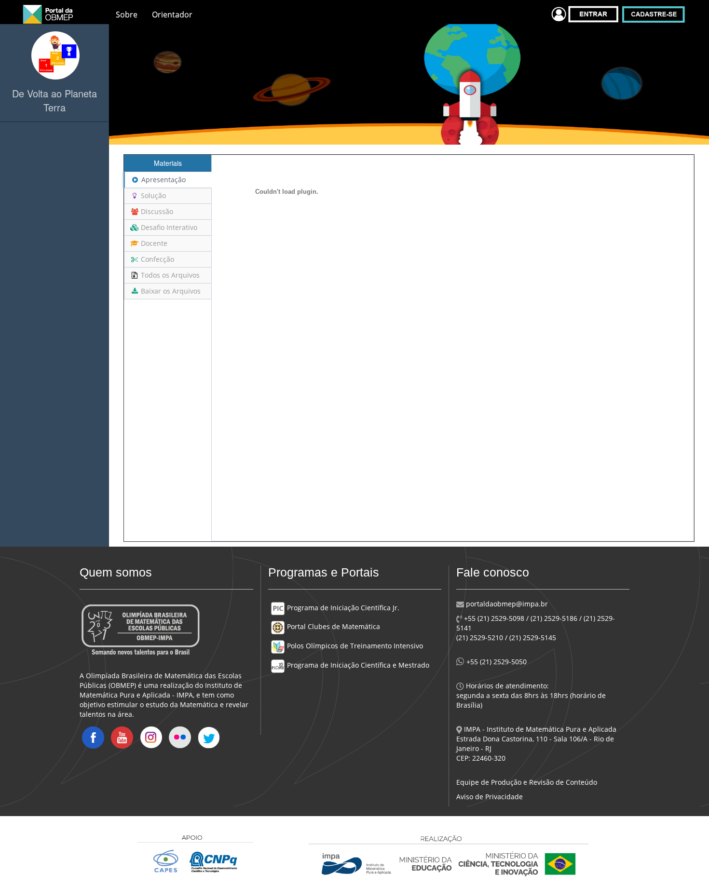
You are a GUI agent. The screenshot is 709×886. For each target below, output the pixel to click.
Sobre (126, 14)
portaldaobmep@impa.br (506, 603)
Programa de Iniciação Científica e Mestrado (357, 665)
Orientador (172, 14)
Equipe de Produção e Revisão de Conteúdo (526, 782)
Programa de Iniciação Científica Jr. (342, 607)
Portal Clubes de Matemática (332, 626)
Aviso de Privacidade (489, 796)
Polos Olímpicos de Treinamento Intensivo (354, 645)
